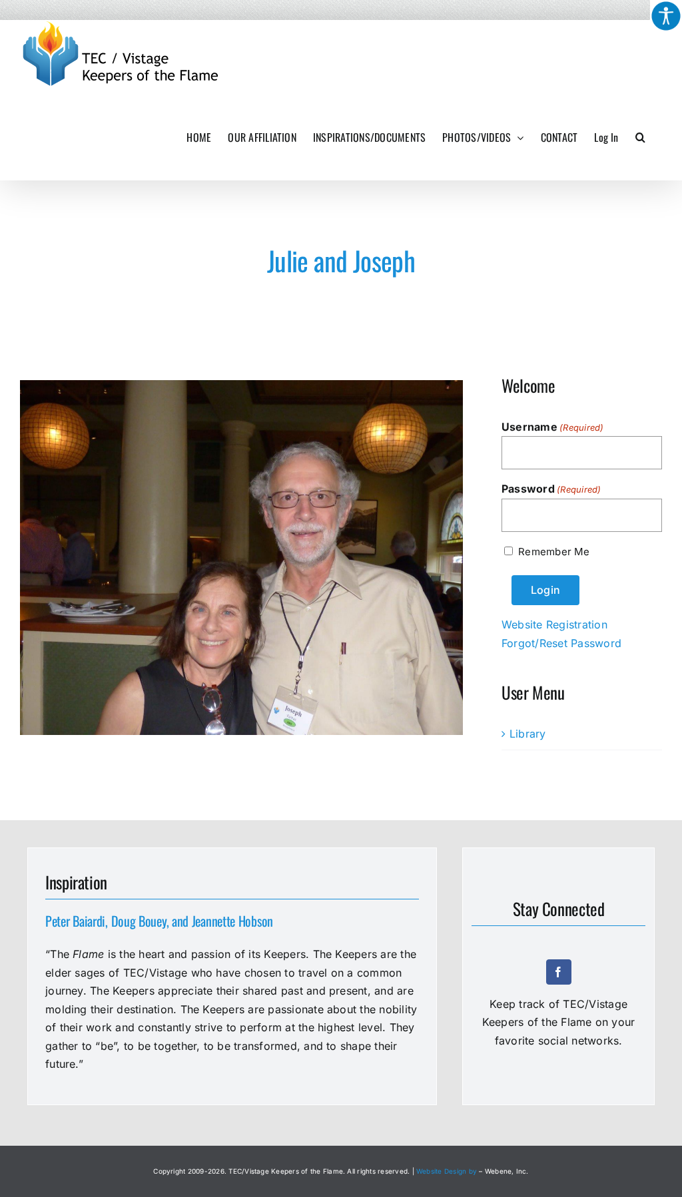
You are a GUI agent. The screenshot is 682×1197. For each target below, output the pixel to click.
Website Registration (554, 624)
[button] (640, 137)
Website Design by (446, 1171)
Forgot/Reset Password (561, 643)
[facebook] (558, 972)
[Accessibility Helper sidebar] (666, 16)
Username (553, 426)
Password (551, 488)
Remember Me (553, 551)
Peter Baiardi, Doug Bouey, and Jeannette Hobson (159, 921)
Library (528, 733)
